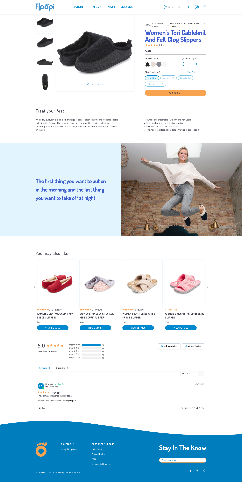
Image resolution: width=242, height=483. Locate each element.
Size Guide (127, 6)
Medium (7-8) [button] (170, 77)
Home (147, 24)
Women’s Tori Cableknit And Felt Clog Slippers (57, 400)
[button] (198, 408)
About (111, 6)
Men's (96, 6)
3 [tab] (95, 84)
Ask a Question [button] (170, 346)
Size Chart (192, 72)
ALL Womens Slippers (157, 25)
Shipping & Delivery (101, 464)
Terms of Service (73, 472)
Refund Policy (98, 454)
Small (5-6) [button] (153, 77)
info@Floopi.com (69, 449)
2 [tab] (92, 84)
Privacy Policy (58, 472)
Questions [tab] (60, 368)
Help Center (97, 449)
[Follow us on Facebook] (191, 472)
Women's (79, 6)
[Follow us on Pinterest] (203, 472)
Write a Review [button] (194, 346)
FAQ (94, 459)
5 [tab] (102, 84)
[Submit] (167, 7)
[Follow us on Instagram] (197, 472)
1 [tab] (88, 84)
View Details (52, 328)
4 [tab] (98, 84)
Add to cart (176, 93)
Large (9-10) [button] (186, 77)
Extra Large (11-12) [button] (156, 83)
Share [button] (43, 408)
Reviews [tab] (43, 368)
